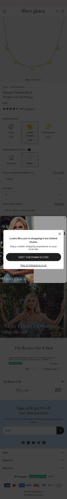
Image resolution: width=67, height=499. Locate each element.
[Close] (60, 234)
